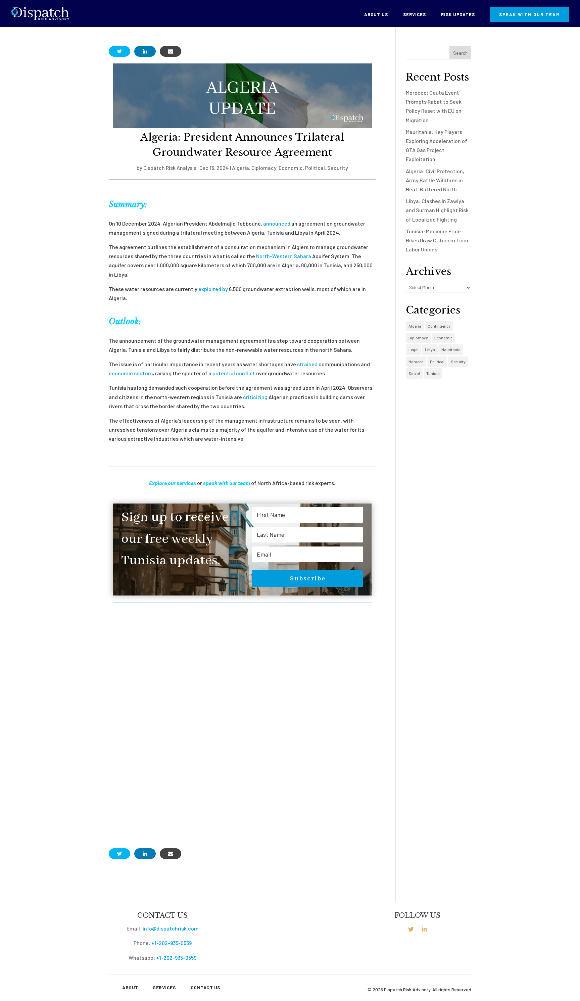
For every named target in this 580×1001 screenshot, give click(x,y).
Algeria (240, 167)
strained (307, 364)
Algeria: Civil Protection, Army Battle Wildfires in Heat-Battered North (435, 180)
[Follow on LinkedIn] (424, 929)
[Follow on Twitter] (410, 929)
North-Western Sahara (283, 256)
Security (337, 167)
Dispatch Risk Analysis (169, 167)
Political (315, 167)
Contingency (439, 326)
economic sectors (131, 373)
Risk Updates (458, 14)
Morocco (416, 361)
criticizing (255, 397)
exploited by (213, 289)
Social (414, 373)
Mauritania (451, 349)
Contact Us (206, 987)
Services (414, 14)
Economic (291, 167)
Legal (413, 349)
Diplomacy (263, 167)
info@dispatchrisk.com (171, 928)
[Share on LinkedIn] (145, 51)
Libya (430, 349)
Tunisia (433, 373)
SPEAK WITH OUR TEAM (529, 14)
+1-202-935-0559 (171, 943)
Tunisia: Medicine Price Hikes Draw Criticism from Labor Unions (437, 240)
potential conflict (233, 373)
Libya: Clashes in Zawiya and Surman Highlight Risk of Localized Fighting (437, 210)
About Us (376, 14)
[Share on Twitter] (119, 51)
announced (276, 223)
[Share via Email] (170, 51)
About (130, 987)
